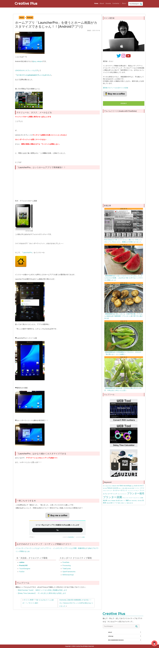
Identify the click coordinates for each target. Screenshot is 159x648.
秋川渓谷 (140, 500)
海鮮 (127, 500)
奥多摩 (105, 500)
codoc (83, 537)
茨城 (108, 503)
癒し (136, 500)
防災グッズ (123, 503)
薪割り (119, 503)
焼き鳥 (133, 500)
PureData (65, 562)
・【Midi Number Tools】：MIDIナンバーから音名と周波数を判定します (41, 590)
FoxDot (21, 571)
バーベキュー (136, 490)
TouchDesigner (24, 568)
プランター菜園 (112, 497)
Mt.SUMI (105, 488)
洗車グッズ (122, 500)
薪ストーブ (114, 503)
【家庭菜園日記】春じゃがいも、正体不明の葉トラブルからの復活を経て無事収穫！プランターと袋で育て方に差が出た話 (123, 316)
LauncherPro (27, 252)
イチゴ (142, 488)
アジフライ (136, 488)
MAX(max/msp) (68, 575)
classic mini (115, 486)
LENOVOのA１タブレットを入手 (26, 70)
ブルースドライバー (122, 494)
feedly (124, 103)
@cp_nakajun (37, 61)
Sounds (108, 3)
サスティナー (109, 490)
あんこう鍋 (121, 488)
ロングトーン (137, 497)
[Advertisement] (58, 187)
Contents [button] (115, 3)
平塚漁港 (113, 500)
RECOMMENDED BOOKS (116, 640)
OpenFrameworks (68, 571)
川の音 (109, 500)
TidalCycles (66, 568)
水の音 (118, 500)
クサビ (104, 490)
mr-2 (141, 486)
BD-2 (104, 485)
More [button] (124, 3)
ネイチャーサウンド (120, 490)
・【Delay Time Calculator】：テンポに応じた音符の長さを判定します (41, 593)
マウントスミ (125, 497)
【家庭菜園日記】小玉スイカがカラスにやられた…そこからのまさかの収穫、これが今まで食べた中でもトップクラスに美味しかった (123, 278)
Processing (66, 565)
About (102, 3)
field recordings (125, 486)
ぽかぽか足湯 (131, 488)
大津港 (141, 497)
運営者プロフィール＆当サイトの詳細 (115, 88)
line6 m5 (137, 486)
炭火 (130, 500)
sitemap (110, 636)
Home (96, 3)
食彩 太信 (129, 503)
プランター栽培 (135, 493)
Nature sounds (112, 488)
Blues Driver (109, 485)
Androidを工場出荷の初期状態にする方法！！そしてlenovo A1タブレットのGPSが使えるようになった (76, 603)
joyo (133, 485)
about (110, 632)
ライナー (131, 497)
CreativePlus (71, 537)
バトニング (130, 490)
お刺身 (125, 488)
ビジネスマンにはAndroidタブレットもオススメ (34, 75)
